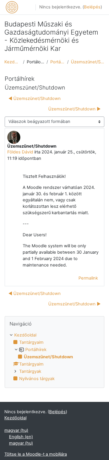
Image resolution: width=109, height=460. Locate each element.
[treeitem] (54, 357)
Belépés (92, 7)
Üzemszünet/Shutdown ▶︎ (74, 109)
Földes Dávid (20, 152)
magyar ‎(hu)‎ (16, 430)
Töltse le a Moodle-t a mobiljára (35, 454)
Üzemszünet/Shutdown (88, 62)
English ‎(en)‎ (21, 436)
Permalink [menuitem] (88, 278)
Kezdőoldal (12, 62)
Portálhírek (57, 62)
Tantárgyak (30, 371)
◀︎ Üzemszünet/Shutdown (34, 98)
